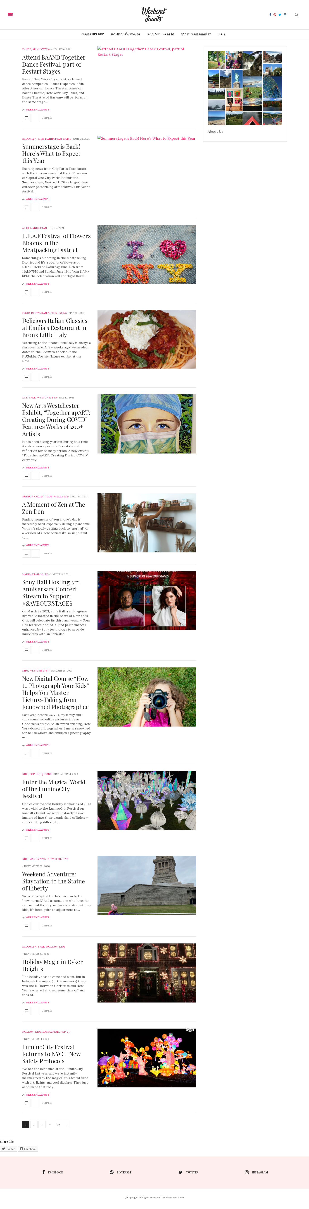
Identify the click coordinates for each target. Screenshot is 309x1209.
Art (24, 397)
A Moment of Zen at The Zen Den (53, 507)
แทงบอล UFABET (92, 34)
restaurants (40, 312)
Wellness (61, 496)
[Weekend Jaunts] (154, 15)
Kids (41, 138)
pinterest (124, 1172)
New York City (58, 859)
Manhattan (41, 49)
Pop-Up (34, 774)
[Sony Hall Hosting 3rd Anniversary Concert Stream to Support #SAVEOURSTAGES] (26, 650)
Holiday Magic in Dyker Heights (52, 965)
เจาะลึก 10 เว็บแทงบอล (125, 34)
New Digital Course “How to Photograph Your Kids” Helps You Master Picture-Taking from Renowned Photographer (55, 692)
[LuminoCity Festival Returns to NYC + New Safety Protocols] (26, 1103)
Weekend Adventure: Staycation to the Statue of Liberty (53, 881)
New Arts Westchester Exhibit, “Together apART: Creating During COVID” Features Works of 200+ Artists (56, 419)
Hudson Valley (33, 496)
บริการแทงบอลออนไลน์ (196, 34)
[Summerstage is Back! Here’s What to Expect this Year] (26, 207)
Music (67, 138)
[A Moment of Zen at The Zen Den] (26, 553)
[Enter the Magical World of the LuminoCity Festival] (26, 838)
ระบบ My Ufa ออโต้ (160, 34)
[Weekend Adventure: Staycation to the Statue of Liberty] (26, 926)
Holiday (52, 946)
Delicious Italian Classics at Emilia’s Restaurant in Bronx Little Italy (54, 327)
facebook (55, 1172)
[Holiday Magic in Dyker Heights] (26, 1011)
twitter (192, 1172)
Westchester (47, 397)
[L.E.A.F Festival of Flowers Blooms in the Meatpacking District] (26, 292)
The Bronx (59, 312)
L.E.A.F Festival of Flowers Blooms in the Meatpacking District (56, 243)
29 (58, 1124)
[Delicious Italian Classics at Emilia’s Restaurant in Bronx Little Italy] (26, 377)
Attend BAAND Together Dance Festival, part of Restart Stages (53, 64)
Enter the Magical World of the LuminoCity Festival (54, 789)
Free (32, 397)
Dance (26, 49)
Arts (25, 228)
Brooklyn (29, 138)
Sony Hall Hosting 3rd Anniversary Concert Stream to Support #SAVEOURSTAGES (51, 592)
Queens (45, 774)
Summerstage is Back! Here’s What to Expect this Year (51, 153)
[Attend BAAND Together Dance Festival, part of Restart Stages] (26, 118)
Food (26, 312)
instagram (260, 1172)
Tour (48, 496)
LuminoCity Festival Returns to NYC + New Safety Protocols (51, 1054)
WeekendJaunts (37, 109)
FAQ (222, 34)
